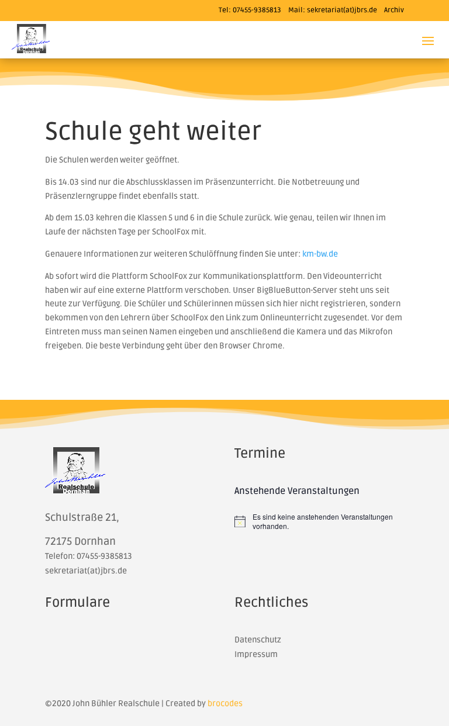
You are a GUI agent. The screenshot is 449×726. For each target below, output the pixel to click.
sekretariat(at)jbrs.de (342, 10)
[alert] (319, 521)
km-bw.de (320, 254)
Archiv (394, 10)
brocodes (225, 703)
